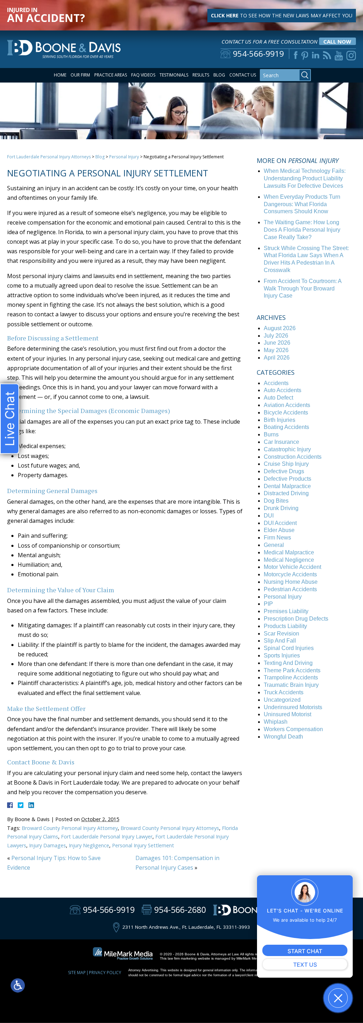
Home (60, 75)
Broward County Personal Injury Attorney (70, 828)
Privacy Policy (105, 973)
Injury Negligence (89, 845)
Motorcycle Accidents (290, 574)
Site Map (77, 973)
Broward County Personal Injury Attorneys (170, 828)
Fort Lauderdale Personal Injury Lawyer (106, 836)
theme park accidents (292, 670)
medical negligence (289, 560)
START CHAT (304, 951)
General (274, 545)
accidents (276, 383)
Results (200, 75)
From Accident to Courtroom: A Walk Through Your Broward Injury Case (302, 288)
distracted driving (286, 493)
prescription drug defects (296, 619)
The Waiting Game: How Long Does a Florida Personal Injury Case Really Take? (302, 229)
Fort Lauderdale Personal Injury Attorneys (49, 157)
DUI (269, 516)
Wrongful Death (283, 737)
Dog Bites (276, 501)
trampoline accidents (291, 677)
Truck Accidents (283, 692)
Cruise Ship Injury (286, 464)
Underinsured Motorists (293, 707)
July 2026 (276, 336)
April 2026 (277, 358)
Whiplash (275, 722)
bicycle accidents (286, 412)
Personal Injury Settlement (143, 845)
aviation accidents (287, 405)
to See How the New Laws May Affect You (281, 15)
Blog (219, 75)
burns (271, 434)
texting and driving (288, 663)
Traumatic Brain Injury (291, 685)
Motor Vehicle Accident (292, 567)
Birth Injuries (279, 420)
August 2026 (280, 328)
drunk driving (281, 508)
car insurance (281, 442)
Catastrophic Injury (287, 449)
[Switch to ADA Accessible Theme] (18, 985)
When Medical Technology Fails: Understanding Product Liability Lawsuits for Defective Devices (305, 178)
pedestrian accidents (290, 589)
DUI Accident (280, 523)
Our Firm (80, 75)
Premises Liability (286, 611)
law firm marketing (182, 958)
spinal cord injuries (289, 648)
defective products (287, 479)
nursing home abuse (291, 582)
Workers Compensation (293, 729)
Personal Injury (124, 157)
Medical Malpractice (289, 552)
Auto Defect (278, 398)
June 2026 (277, 343)
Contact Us (242, 75)
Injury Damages (47, 845)
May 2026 (276, 350)
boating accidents (286, 427)
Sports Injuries (282, 655)
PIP (268, 604)
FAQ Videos (143, 75)
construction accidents (293, 457)
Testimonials (174, 75)
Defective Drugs (284, 471)
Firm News (277, 538)
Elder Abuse (279, 530)
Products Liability (285, 626)
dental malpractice (287, 486)
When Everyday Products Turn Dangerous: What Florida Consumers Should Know (302, 204)
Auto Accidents (282, 390)
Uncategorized (282, 700)
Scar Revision (281, 634)
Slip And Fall (280, 641)
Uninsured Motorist (287, 714)
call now (337, 41)
